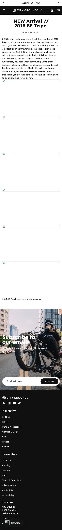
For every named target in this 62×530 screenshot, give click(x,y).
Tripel (40, 49)
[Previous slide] (3, 3)
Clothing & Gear (9, 432)
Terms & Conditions (11, 480)
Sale (4, 437)
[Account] (52, 10)
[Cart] (58, 10)
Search (5, 446)
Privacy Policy (9, 485)
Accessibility (8, 495)
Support (6, 470)
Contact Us (7, 490)
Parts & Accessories (11, 427)
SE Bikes (6, 39)
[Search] (41, 10)
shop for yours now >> (25, 78)
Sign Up (49, 381)
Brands (5, 441)
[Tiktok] (19, 403)
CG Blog (6, 465)
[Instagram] (9, 403)
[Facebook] (4, 403)
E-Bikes (6, 417)
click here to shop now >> (29, 299)
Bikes (4, 422)
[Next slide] (59, 3)
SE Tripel (46, 45)
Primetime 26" (29, 42)
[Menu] (4, 10)
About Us (6, 460)
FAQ (4, 475)
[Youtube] (14, 403)
